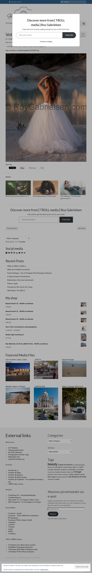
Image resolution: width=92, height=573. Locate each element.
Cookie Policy (44, 569)
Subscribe (69, 35)
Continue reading (46, 41)
